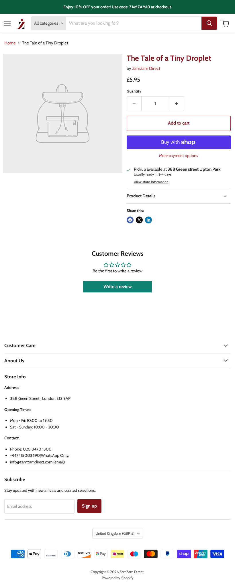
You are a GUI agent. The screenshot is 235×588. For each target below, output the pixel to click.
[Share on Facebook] (130, 220)
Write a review (117, 286)
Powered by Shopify (118, 577)
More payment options (178, 155)
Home (10, 43)
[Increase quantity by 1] (176, 103)
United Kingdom (114, 533)
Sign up (89, 506)
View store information (151, 182)
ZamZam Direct (146, 68)
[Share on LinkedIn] (148, 220)
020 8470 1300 (37, 449)
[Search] (209, 23)
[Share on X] (139, 220)
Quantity (134, 91)
